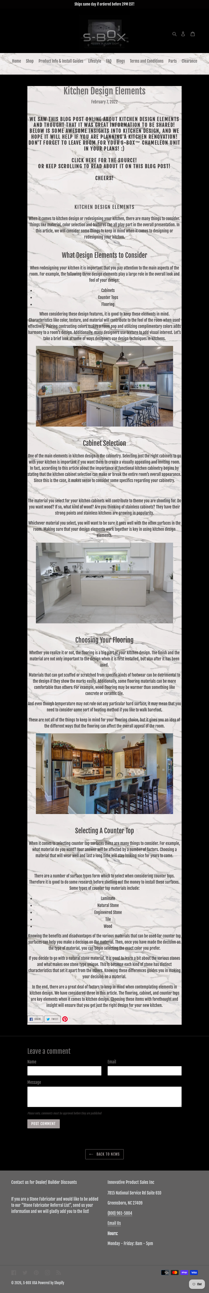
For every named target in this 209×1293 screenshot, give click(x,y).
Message (34, 1082)
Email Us (114, 1223)
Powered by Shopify (51, 1283)
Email (112, 1061)
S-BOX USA (30, 1283)
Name (31, 1061)
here (91, 160)
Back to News (107, 1154)
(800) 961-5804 (120, 1213)
